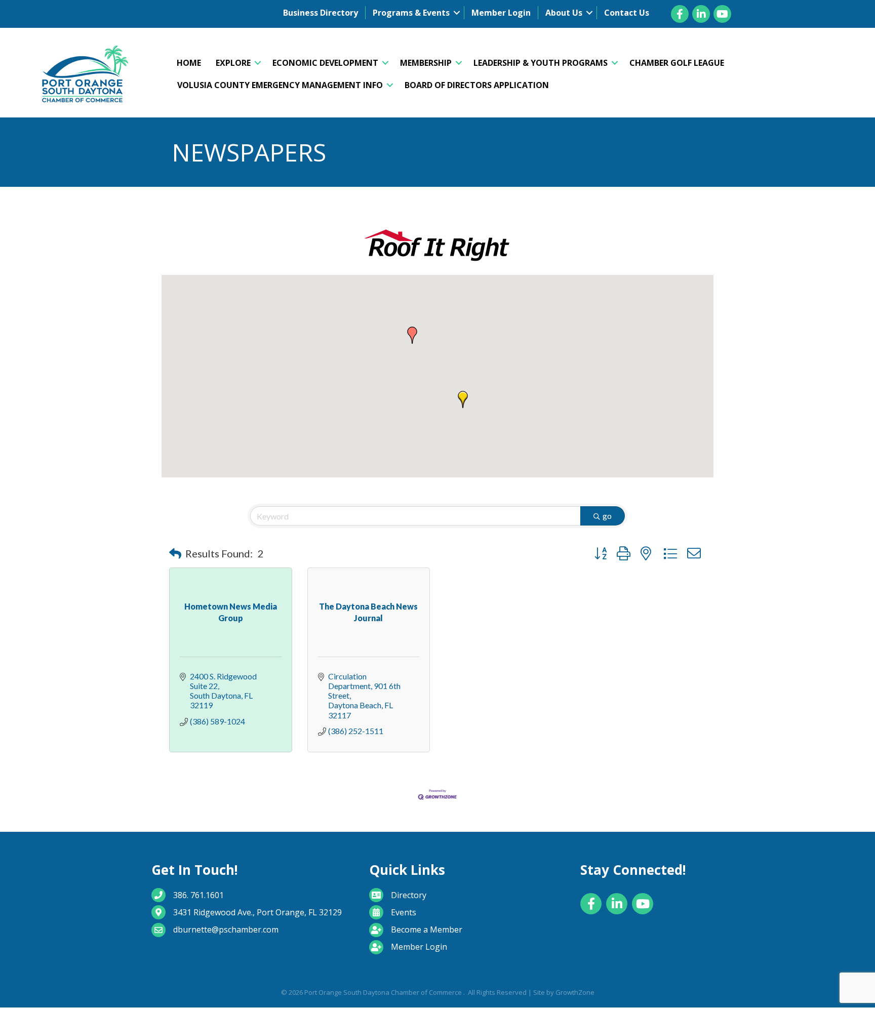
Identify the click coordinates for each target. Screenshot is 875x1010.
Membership (426, 62)
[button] (412, 335)
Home (189, 62)
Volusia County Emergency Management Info (280, 85)
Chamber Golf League (676, 62)
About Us (563, 12)
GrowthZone (574, 992)
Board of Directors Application (477, 85)
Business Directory (320, 12)
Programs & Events (411, 12)
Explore (233, 62)
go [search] (607, 515)
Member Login (501, 12)
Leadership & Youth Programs (540, 62)
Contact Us (626, 12)
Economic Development (325, 62)
